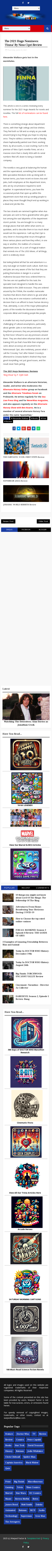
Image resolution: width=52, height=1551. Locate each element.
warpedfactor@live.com (14, 1418)
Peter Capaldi (34, 1439)
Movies (42, 1434)
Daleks (39, 1504)
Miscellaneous (35, 1481)
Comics (20, 1439)
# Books (34, 418)
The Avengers (12, 1521)
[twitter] (28, 3)
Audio (42, 1510)
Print (8, 1481)
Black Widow (32, 1462)
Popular (9, 887)
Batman (20, 1451)
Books (8, 1445)
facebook (26, 529)
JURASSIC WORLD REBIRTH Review (19, 504)
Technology (11, 1516)
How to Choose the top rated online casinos (30, 920)
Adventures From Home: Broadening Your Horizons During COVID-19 (30, 909)
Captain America (13, 1462)
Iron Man (40, 1516)
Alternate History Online (15, 389)
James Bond (11, 1504)
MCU (32, 1510)
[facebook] (23, 3)
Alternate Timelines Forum (25, 393)
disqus (9, 529)
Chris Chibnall (12, 1456)
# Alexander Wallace (19, 418)
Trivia (20, 1487)
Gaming (9, 1487)
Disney (8, 1451)
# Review (8, 421)
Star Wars (21, 1493)
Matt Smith (26, 1504)
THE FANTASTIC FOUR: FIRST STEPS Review (24, 457)
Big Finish (19, 1481)
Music (8, 1498)
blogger (42, 529)
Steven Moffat (22, 1498)
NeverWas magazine (37, 400)
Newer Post (8, 521)
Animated (10, 1510)
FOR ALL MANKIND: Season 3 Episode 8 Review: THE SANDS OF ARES (31, 933)
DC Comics (35, 1493)
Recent (26, 887)
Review (9, 1439)
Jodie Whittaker (35, 1451)
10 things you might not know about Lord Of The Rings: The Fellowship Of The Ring (31, 898)
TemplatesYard (33, 1538)
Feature (9, 1434)
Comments (42, 887)
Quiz (7, 1468)
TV (34, 1434)
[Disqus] (26, 569)
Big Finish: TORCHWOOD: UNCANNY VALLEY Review (29, 975)
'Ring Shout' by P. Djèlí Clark (15, 375)
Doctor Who (23, 1434)
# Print (43, 418)
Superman (26, 1516)
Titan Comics (33, 1487)
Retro (35, 1498)
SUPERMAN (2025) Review (15, 481)
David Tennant (35, 1445)
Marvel (8, 1493)
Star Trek (19, 1445)
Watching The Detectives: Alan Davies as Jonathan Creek (26, 723)
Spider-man (29, 1456)
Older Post (43, 521)
